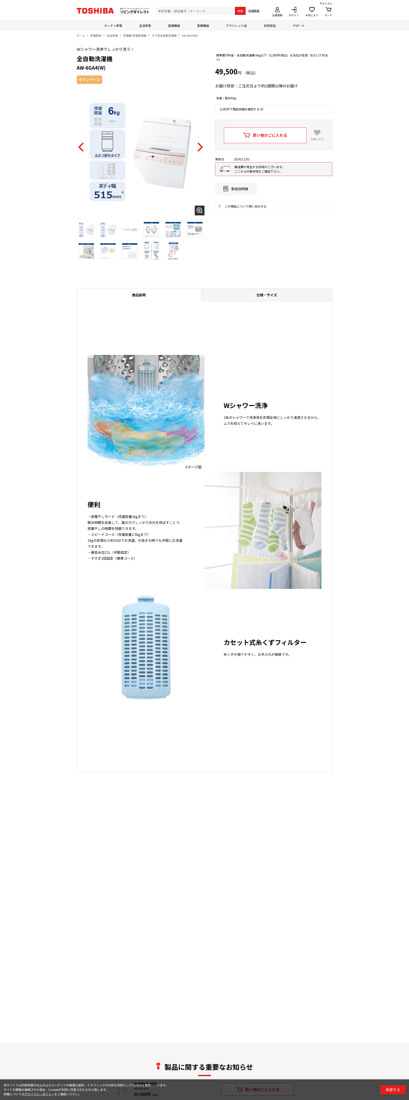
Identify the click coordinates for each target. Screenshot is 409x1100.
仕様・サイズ (266, 294)
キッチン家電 (113, 25)
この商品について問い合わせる (245, 206)
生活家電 (145, 25)
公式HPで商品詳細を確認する (239, 109)
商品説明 (139, 294)
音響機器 (203, 25)
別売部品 (270, 25)
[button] (81, 147)
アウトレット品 (236, 25)
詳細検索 (253, 11)
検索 (240, 11)
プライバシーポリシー (39, 1094)
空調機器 (174, 25)
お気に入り (317, 139)
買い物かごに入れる (270, 135)
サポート (299, 25)
